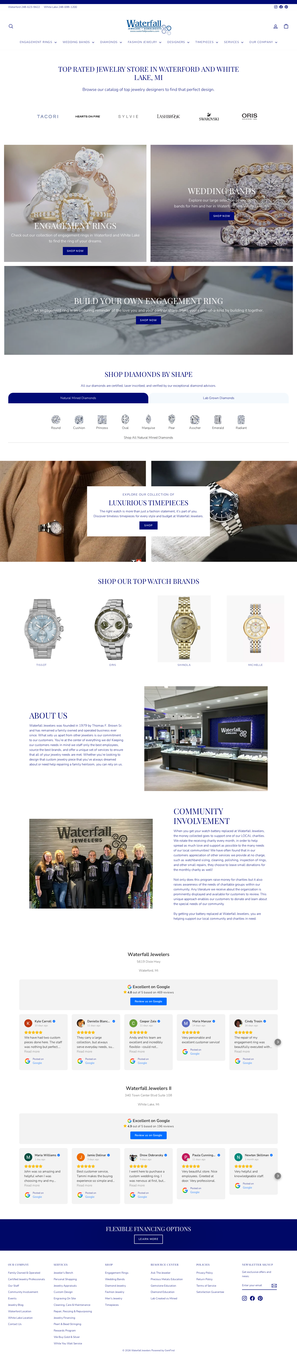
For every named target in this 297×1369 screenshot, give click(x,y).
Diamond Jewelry (115, 1286)
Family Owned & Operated (24, 1273)
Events (12, 1298)
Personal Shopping (65, 1279)
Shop (148, 525)
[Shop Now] (75, 203)
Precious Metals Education (167, 1279)
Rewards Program (65, 1330)
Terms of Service (206, 1286)
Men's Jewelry (113, 1298)
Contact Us (15, 1324)
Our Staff (13, 1286)
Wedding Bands (77, 42)
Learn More (148, 1239)
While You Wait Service (68, 1343)
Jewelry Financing (64, 1318)
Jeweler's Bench (63, 1273)
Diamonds (109, 42)
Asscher (195, 428)
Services (232, 42)
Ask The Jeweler (161, 1273)
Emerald (218, 428)
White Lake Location (20, 1318)
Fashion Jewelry (143, 42)
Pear (172, 428)
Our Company (261, 42)
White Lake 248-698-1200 (60, 7)
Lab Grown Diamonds (218, 398)
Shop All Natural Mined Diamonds (148, 437)
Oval (125, 428)
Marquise (148, 428)
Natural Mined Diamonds (78, 398)
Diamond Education (163, 1292)
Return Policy (204, 1279)
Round (56, 428)
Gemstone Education (163, 1286)
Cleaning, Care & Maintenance (72, 1305)
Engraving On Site (65, 1298)
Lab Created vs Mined (164, 1298)
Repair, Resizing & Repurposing (73, 1311)
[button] (19, 1042)
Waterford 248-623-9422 (24, 7)
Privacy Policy (204, 1273)
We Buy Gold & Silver (67, 1337)
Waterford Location (19, 1311)
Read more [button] (32, 1051)
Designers (176, 42)
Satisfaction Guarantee (210, 1292)
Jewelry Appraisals (65, 1286)
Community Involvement (23, 1292)
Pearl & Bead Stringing (67, 1324)
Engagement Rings (37, 42)
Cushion (79, 428)
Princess (102, 428)
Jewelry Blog (15, 1305)
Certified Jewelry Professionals (26, 1279)
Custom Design (63, 1292)
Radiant (241, 428)
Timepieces (205, 42)
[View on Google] (28, 1023)
